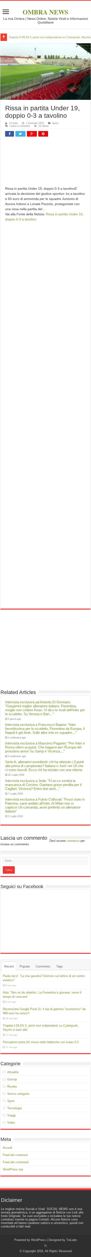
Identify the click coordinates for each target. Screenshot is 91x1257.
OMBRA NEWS (45, 12)
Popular (25, 966)
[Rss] (45, 1245)
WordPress (38, 1240)
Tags (59, 966)
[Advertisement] (45, 163)
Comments (43, 966)
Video (11, 1122)
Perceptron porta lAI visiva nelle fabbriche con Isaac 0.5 (41, 1042)
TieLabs (71, 1240)
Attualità (12, 1072)
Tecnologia (14, 1108)
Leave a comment (20, 126)
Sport (55, 123)
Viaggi (11, 1115)
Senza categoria (18, 1093)
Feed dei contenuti (15, 1155)
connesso (73, 840)
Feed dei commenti (16, 1162)
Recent (9, 966)
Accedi (7, 1147)
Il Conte (13, 123)
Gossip (12, 1079)
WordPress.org (13, 1169)
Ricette (12, 1086)
